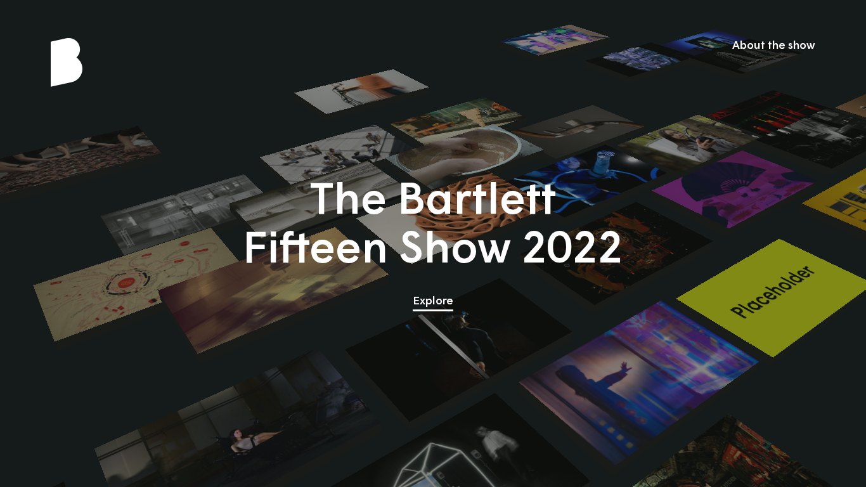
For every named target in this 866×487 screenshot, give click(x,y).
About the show (773, 45)
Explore (433, 301)
